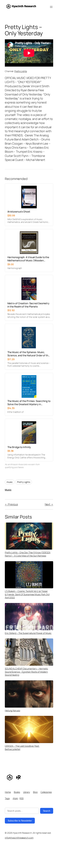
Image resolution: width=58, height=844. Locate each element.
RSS (21, 798)
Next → (49, 504)
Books (17, 792)
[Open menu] (51, 7)
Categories (46, 792)
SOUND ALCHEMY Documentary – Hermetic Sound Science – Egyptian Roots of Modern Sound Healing (26, 671)
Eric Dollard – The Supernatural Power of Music (28, 633)
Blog (35, 792)
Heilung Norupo (12, 710)
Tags (7, 798)
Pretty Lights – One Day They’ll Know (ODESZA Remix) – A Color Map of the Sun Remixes (27, 554)
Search (46, 810)
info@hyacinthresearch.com (19, 837)
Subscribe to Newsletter (20, 820)
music (10, 482)
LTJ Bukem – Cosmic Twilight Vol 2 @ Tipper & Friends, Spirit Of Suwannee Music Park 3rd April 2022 (27, 594)
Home (8, 792)
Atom (15, 798)
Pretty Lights (20, 71)
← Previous (11, 504)
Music (8, 489)
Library (26, 792)
